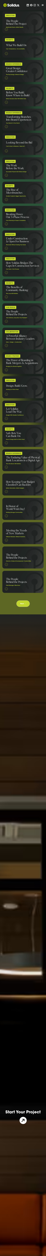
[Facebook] (31, 5)
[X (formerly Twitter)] (38, 5)
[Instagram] (34, 5)
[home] (11, 5)
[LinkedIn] (28, 5)
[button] (42, 5)
